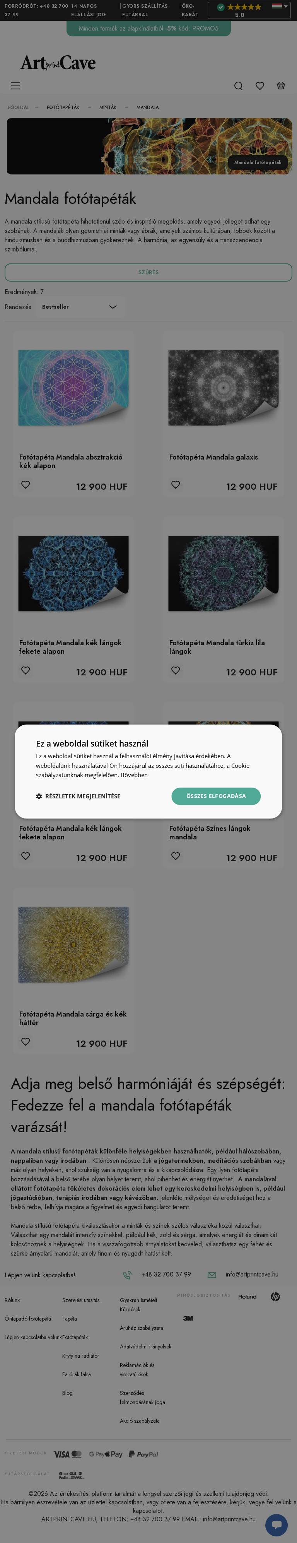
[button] (78, 796)
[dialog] (148, 771)
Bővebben (134, 775)
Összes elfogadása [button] (216, 796)
